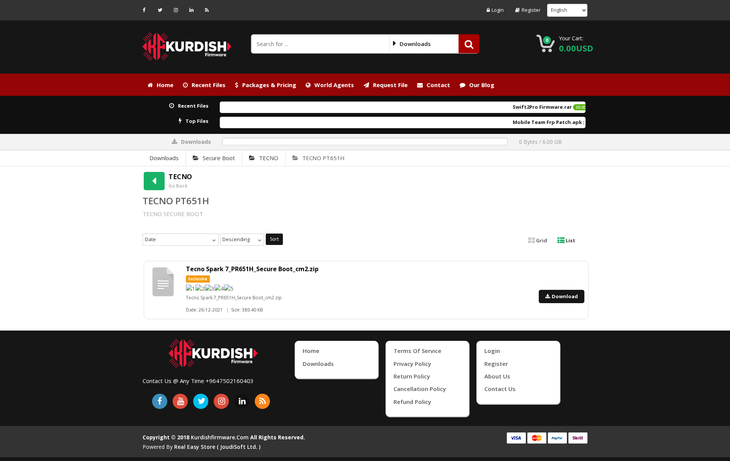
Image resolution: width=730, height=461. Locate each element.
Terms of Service (417, 350)
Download (565, 296)
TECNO (268, 158)
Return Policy (412, 376)
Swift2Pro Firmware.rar (529, 106)
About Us (497, 376)
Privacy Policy (412, 363)
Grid (541, 240)
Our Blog (481, 85)
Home (165, 85)
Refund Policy (412, 401)
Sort (274, 239)
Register (531, 10)
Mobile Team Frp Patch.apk (534, 122)
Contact (438, 85)
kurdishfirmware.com (220, 437)
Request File (390, 85)
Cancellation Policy (420, 389)
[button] (469, 43)
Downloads (164, 158)
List (570, 240)
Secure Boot (219, 158)
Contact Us (500, 389)
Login (498, 10)
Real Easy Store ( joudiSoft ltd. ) (217, 446)
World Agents (334, 85)
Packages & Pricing (269, 85)
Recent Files (208, 85)
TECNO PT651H (323, 158)
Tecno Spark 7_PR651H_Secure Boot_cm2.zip (252, 269)
